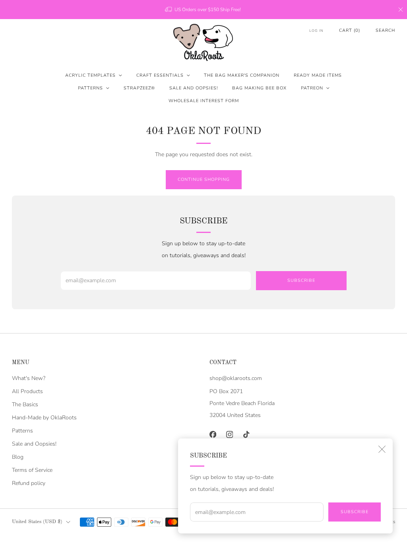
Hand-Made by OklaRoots (44, 417)
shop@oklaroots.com (235, 378)
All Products (27, 391)
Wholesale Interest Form (204, 101)
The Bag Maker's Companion (241, 75)
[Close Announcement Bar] (400, 9)
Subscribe (354, 512)
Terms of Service (32, 470)
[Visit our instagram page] (229, 434)
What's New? (28, 378)
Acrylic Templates (90, 75)
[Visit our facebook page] (212, 434)
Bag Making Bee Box (259, 88)
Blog (17, 457)
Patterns (90, 88)
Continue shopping (204, 179)
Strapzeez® (139, 88)
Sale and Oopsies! (193, 88)
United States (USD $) (37, 521)
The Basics (25, 404)
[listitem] (203, 9)
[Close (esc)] (382, 449)
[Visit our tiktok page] (246, 434)
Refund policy (28, 483)
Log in (316, 30)
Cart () (349, 30)
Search (385, 30)
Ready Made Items (318, 75)
